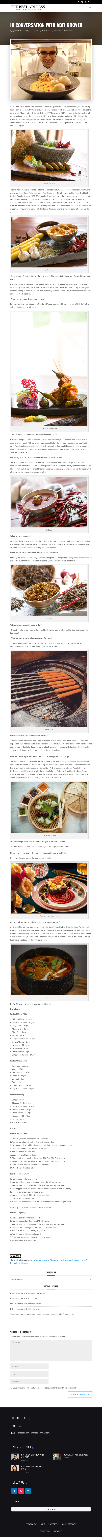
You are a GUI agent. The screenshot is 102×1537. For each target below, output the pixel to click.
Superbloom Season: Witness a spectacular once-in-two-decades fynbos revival (42, 1314)
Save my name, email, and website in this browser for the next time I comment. (44, 1388)
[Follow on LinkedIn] (28, 1491)
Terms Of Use (57, 1531)
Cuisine (37, 31)
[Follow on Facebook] (14, 1491)
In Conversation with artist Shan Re (24, 1309)
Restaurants (57, 31)
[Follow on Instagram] (21, 1491)
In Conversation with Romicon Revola (25, 1304)
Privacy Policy (45, 1531)
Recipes (49, 31)
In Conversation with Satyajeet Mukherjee (27, 1293)
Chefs (43, 31)
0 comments (68, 31)
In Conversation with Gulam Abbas (24, 1298)
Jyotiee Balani (17, 31)
